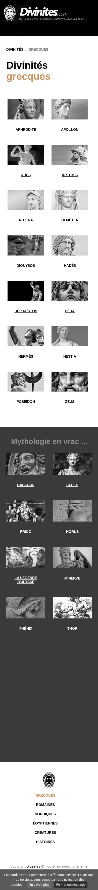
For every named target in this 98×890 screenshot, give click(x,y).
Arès (26, 175)
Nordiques (45, 814)
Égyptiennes (45, 823)
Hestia (69, 356)
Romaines (45, 805)
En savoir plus (39, 884)
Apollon (69, 130)
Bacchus (25, 485)
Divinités (14, 49)
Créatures (45, 833)
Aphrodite (26, 130)
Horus (72, 532)
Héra (70, 311)
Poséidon (26, 402)
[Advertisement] (49, 703)
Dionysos (26, 266)
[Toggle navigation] (11, 28)
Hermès (25, 356)
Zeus (69, 402)
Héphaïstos (26, 311)
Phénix (25, 628)
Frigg (25, 532)
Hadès (70, 266)
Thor (72, 628)
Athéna (26, 220)
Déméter (69, 220)
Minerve (72, 578)
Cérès (72, 485)
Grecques (45, 795)
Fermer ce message (70, 884)
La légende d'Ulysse (26, 580)
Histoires (45, 842)
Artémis (70, 175)
